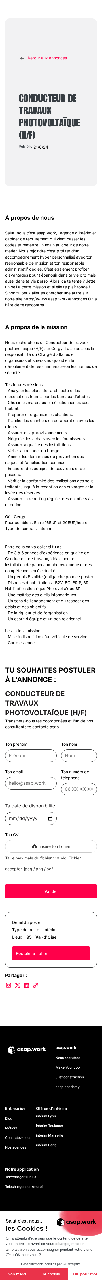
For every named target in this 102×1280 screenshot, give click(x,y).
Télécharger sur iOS (21, 1177)
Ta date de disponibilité (30, 806)
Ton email (14, 771)
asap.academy (68, 1087)
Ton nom (69, 744)
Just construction (70, 1077)
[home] (30, 9)
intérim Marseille (50, 1135)
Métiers (11, 1128)
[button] (91, 9)
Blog (8, 1118)
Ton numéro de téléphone (75, 774)
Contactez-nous (18, 1137)
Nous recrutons (68, 1058)
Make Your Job (68, 1067)
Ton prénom (16, 744)
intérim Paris (46, 1145)
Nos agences (15, 1147)
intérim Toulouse (49, 1126)
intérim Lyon (46, 1116)
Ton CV (12, 834)
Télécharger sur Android (24, 1186)
